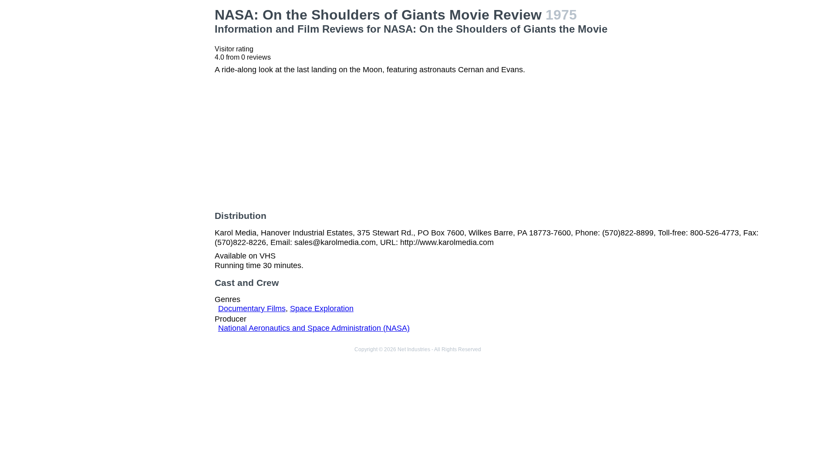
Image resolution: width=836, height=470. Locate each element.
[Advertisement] (144, 61)
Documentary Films (252, 308)
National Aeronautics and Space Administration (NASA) (314, 328)
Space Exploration (322, 308)
